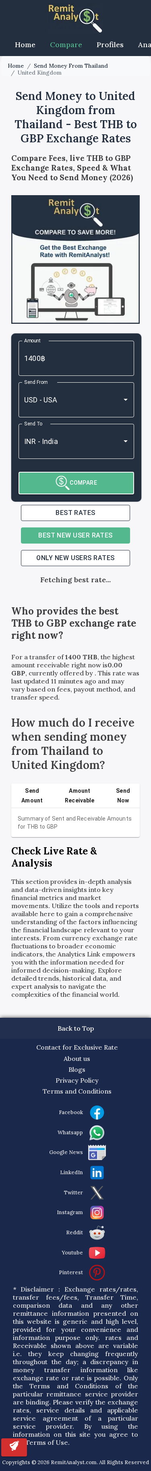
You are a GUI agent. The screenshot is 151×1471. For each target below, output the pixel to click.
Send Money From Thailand (71, 66)
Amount (32, 340)
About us (77, 1058)
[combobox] (65, 400)
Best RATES (75, 513)
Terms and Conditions (77, 1091)
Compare (66, 44)
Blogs (76, 1069)
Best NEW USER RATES (75, 535)
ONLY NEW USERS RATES (75, 558)
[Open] (125, 399)
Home (25, 44)
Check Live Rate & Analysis (54, 857)
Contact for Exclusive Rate (77, 1047)
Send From (36, 382)
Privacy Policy (77, 1080)
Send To (33, 423)
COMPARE (83, 482)
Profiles (110, 44)
